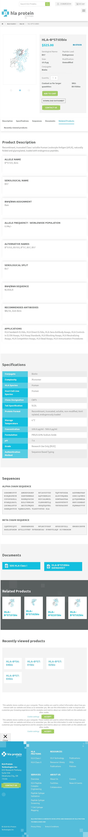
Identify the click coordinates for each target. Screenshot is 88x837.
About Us (55, 774)
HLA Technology (57, 758)
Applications (13, 328)
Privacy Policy (36, 827)
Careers (72, 779)
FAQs (71, 762)
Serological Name (17, 180)
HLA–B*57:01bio (10, 613)
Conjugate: (46, 66)
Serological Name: (50, 51)
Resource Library (57, 762)
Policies (72, 766)
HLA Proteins (36, 752)
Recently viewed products (15, 128)
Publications (55, 766)
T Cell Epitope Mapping (37, 808)
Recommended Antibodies (21, 307)
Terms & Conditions (52, 827)
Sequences (37, 121)
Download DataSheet (53, 101)
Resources (56, 751)
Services (36, 774)
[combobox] (34, 4)
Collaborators (56, 787)
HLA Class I (11, 24)
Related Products (66, 121)
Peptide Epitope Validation (37, 794)
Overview (35, 779)
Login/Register (65, 4)
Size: (44, 59)
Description (7, 121)
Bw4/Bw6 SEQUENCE (17, 286)
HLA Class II (36, 762)
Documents (50, 121)
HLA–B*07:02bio (76, 613)
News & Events (75, 783)
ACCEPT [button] (47, 717)
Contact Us (11, 785)
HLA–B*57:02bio (32, 612)
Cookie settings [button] (33, 717)
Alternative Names (17, 244)
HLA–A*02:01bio (54, 613)
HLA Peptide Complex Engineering (36, 786)
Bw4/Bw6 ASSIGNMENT (18, 201)
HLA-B (22, 24)
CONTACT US (51, 108)
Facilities (54, 783)
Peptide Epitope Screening (37, 801)
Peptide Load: (68, 51)
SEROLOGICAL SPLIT (16, 265)
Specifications (22, 121)
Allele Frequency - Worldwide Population (32, 223)
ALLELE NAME (13, 159)
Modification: (68, 59)
